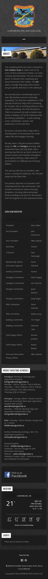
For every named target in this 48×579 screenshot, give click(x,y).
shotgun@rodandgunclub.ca (16, 414)
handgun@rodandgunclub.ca (16, 382)
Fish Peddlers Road (13, 70)
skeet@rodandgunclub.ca (15, 406)
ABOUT (6, 54)
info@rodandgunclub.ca (21, 446)
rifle (14, 146)
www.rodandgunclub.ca (23, 454)
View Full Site (24, 555)
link (37, 82)
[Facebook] (22, 560)
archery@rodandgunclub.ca (15, 437)
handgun (24, 146)
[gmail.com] (26, 560)
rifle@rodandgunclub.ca (14, 425)
